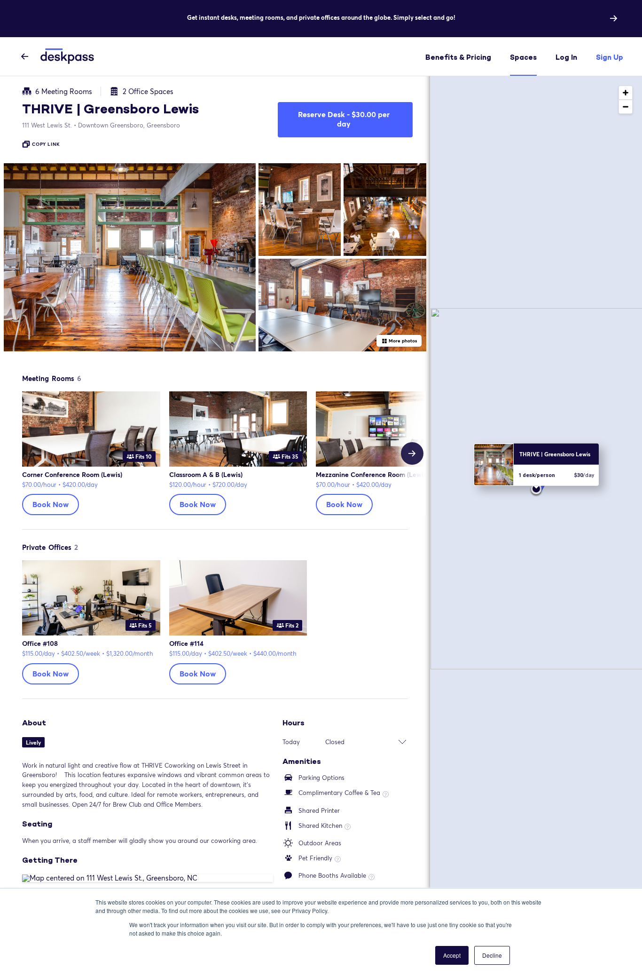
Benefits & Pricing (458, 57)
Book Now (50, 504)
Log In (566, 57)
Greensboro (129, 125)
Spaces (523, 57)
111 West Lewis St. (47, 125)
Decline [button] (492, 955)
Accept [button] (452, 955)
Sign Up (609, 57)
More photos (403, 340)
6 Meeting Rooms (63, 91)
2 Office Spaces (148, 91)
